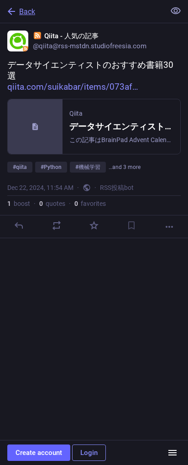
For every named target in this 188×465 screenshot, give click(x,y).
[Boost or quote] (56, 225)
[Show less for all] (175, 11)
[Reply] (18, 225)
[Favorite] (94, 225)
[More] (169, 226)
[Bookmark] (131, 225)
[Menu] (172, 452)
